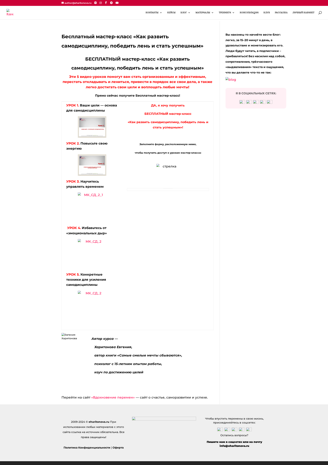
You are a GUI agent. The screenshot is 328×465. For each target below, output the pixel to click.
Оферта (118, 447)
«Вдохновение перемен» (113, 397)
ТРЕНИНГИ (225, 12)
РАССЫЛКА (281, 12)
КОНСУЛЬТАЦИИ (249, 12)
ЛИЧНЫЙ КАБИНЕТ (303, 12)
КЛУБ (266, 12)
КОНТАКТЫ (152, 12)
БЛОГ (184, 12)
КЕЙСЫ (171, 12)
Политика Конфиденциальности (87, 447)
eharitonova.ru (99, 422)
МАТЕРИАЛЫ (203, 12)
